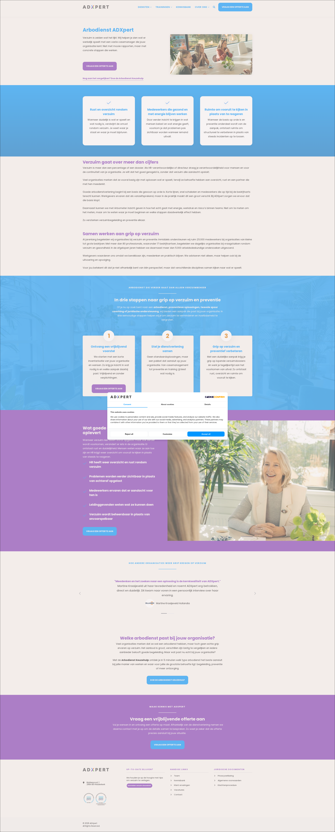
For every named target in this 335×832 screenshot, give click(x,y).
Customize (167, 434)
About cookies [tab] (167, 404)
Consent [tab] (127, 404)
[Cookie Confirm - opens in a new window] (215, 396)
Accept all (206, 434)
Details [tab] (208, 404)
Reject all (129, 434)
